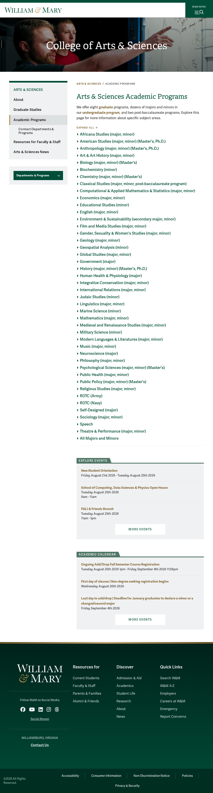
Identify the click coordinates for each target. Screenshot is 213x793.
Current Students (86, 678)
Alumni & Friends (86, 701)
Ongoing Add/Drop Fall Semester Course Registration (120, 564)
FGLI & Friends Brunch (97, 509)
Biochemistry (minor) (98, 169)
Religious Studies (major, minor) (108, 389)
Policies (187, 776)
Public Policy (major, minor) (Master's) (113, 382)
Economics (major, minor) (102, 198)
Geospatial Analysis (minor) (104, 247)
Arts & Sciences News (31, 152)
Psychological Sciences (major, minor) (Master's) (122, 367)
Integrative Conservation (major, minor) (114, 283)
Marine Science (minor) (100, 311)
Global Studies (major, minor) (105, 254)
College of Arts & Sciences (106, 45)
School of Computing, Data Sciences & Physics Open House (124, 488)
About (18, 100)
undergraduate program (101, 112)
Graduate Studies (27, 110)
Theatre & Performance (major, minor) (113, 431)
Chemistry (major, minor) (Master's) (111, 176)
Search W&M (170, 678)
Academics (125, 686)
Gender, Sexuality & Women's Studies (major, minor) (125, 233)
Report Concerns (173, 717)
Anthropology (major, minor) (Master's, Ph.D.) (119, 148)
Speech (86, 424)
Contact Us (40, 745)
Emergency (168, 709)
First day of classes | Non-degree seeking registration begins (125, 581)
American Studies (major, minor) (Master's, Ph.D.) (123, 141)
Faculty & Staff (84, 686)
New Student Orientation (99, 471)
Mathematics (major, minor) (104, 318)
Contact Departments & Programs (36, 131)
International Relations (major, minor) (113, 290)
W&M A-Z (167, 686)
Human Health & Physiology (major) (111, 275)
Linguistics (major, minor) (102, 304)
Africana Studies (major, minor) (107, 134)
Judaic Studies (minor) (99, 297)
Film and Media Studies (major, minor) (113, 226)
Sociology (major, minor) (101, 417)
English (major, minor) (99, 212)
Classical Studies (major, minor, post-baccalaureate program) (133, 184)
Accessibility (70, 776)
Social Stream (40, 719)
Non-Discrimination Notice (152, 776)
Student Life (125, 694)
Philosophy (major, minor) (102, 360)
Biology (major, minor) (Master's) (108, 162)
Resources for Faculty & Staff (37, 142)
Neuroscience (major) (99, 353)
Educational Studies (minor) (104, 205)
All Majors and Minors (99, 438)
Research (123, 701)
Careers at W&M (172, 701)
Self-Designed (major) (99, 410)
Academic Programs (30, 120)
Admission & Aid (128, 678)
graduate (106, 107)
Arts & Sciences (89, 83)
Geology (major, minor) (100, 240)
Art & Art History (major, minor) (107, 155)
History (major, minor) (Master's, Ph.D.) (113, 268)
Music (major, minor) (98, 346)
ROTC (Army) (91, 396)
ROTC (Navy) (91, 403)
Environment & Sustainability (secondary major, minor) (128, 219)
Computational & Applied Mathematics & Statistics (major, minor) (137, 191)
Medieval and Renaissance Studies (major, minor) (123, 325)
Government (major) (97, 261)
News (120, 717)
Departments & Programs (33, 175)
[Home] (33, 9)
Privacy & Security (127, 786)
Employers (168, 694)
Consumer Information (106, 776)
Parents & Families (87, 694)
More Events (140, 529)
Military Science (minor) (101, 332)
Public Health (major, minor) (104, 374)
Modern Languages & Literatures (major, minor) (121, 339)
